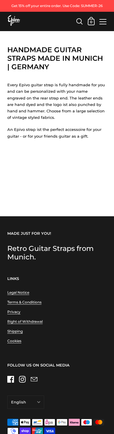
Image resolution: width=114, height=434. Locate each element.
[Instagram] (22, 379)
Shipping (15, 331)
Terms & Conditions (24, 302)
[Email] (34, 379)
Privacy (13, 312)
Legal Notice (18, 292)
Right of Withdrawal (25, 321)
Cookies (14, 341)
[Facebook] (10, 379)
